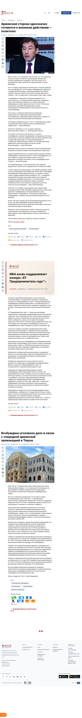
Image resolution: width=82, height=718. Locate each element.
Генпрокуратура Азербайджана (20, 583)
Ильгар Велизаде (34, 228)
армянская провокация (18, 589)
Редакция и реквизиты (43, 649)
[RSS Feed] (24, 676)
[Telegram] (17, 676)
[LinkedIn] (21, 676)
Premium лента (26, 649)
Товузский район (27, 586)
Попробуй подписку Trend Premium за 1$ (24, 245)
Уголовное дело (16, 586)
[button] (2, 38)
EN (72, 682)
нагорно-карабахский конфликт (17, 228)
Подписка (55, 647)
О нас (38, 647)
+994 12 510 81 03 (6, 664)
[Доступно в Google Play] (74, 676)
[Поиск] (45, 12)
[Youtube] (13, 676)
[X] (10, 676)
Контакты (40, 652)
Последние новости (27, 647)
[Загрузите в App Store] (63, 676)
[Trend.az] (7, 13)
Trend (44, 80)
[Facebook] (6, 676)
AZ (75, 682)
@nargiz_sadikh (19, 222)
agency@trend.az (6, 665)
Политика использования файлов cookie (72, 661)
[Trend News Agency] (6, 646)
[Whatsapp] (3, 676)
